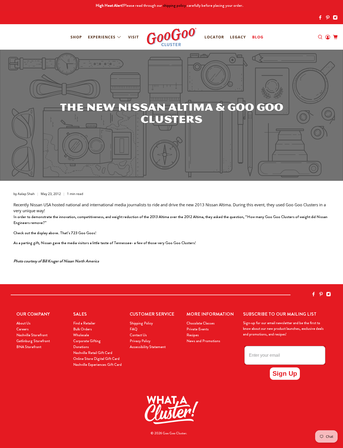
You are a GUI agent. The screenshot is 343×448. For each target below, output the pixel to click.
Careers (22, 329)
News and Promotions (203, 341)
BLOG (257, 36)
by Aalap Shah (24, 194)
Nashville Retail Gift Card (92, 352)
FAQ (133, 329)
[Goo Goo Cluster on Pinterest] (329, 18)
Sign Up (285, 373)
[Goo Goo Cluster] (171, 37)
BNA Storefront (28, 346)
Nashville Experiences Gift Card (97, 364)
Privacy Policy (140, 341)
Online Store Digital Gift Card (96, 358)
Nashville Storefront (31, 335)
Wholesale (81, 335)
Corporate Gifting (87, 341)
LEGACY (238, 36)
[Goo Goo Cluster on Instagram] (336, 18)
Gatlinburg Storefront (33, 341)
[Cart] (335, 37)
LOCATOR (214, 36)
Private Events (198, 329)
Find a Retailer (84, 323)
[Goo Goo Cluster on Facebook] (321, 18)
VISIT (133, 36)
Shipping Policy (141, 323)
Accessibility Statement (148, 346)
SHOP (76, 36)
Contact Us (138, 335)
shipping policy (174, 5)
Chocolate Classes (201, 323)
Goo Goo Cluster (174, 433)
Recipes (193, 335)
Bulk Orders (82, 329)
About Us (23, 323)
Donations (81, 346)
